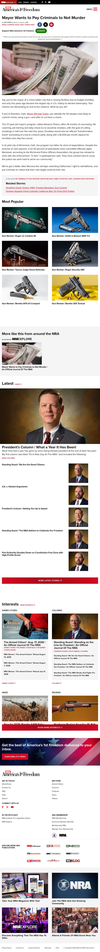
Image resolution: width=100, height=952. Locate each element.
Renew (26, 2)
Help (4, 795)
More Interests (26, 605)
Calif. (70, 179)
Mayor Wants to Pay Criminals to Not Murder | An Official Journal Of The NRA (24, 368)
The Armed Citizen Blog (26, 647)
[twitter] (45, 23)
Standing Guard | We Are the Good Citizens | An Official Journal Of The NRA (74, 657)
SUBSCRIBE (15, 756)
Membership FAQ (59, 825)
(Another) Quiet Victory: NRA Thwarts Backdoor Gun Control (36, 187)
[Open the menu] (95, 9)
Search (5, 798)
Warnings (48, 948)
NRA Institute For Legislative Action (16, 818)
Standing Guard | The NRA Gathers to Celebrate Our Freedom (32, 530)
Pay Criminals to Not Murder (27, 179)
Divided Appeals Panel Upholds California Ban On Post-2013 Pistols (40, 191)
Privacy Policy (6, 948)
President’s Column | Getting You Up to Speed (24, 508)
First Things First (27, 25)
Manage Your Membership (62, 829)
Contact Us (6, 787)
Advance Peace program (83, 179)
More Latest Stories (60, 580)
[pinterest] (51, 23)
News (4, 25)
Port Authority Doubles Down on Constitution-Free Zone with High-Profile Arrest (32, 554)
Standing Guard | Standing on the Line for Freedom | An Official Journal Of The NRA (73, 645)
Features (55, 791)
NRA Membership (59, 818)
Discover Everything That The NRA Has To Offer (24, 937)
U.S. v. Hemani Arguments (14, 486)
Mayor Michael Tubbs (38, 113)
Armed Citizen (9, 610)
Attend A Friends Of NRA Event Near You (74, 935)
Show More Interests (61, 727)
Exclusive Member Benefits (63, 821)
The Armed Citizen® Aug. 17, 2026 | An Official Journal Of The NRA (24, 643)
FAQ (3, 791)
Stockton (63, 179)
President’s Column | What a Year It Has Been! (39, 447)
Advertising (6, 784)
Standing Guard (61, 651)
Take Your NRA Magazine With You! (21, 901)
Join (20, 2)
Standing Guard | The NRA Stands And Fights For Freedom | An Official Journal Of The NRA (74, 674)
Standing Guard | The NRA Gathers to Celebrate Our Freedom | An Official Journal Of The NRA (74, 665)
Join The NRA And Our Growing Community (69, 902)
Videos (55, 798)
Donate (33, 2)
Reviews (56, 692)
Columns (11, 458)
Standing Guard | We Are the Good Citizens (23, 464)
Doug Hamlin (73, 651)
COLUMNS (84, 651)
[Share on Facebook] (40, 23)
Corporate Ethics (34, 948)
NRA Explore (7, 821)
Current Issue (13, 25)
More (17, 384)
